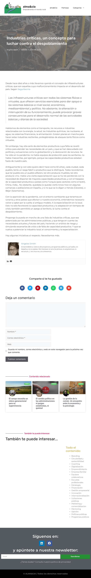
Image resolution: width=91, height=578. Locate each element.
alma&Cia (53, 8)
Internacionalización (80, 496)
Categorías (77, 8)
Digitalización (77, 467)
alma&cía (29, 6)
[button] (22, 288)
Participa (65, 8)
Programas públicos (80, 517)
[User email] (11, 261)
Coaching (75, 464)
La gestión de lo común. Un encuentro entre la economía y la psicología (72, 402)
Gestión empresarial (80, 490)
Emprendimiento (79, 469)
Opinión (24, 50)
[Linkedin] (8, 261)
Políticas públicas (79, 514)
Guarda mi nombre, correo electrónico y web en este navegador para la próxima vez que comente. (45, 350)
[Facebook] (49, 543)
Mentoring (76, 509)
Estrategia (75, 485)
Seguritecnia (24, 89)
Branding (75, 456)
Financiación (77, 488)
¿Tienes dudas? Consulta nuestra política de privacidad (46, 562)
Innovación (76, 493)
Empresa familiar (78, 472)
